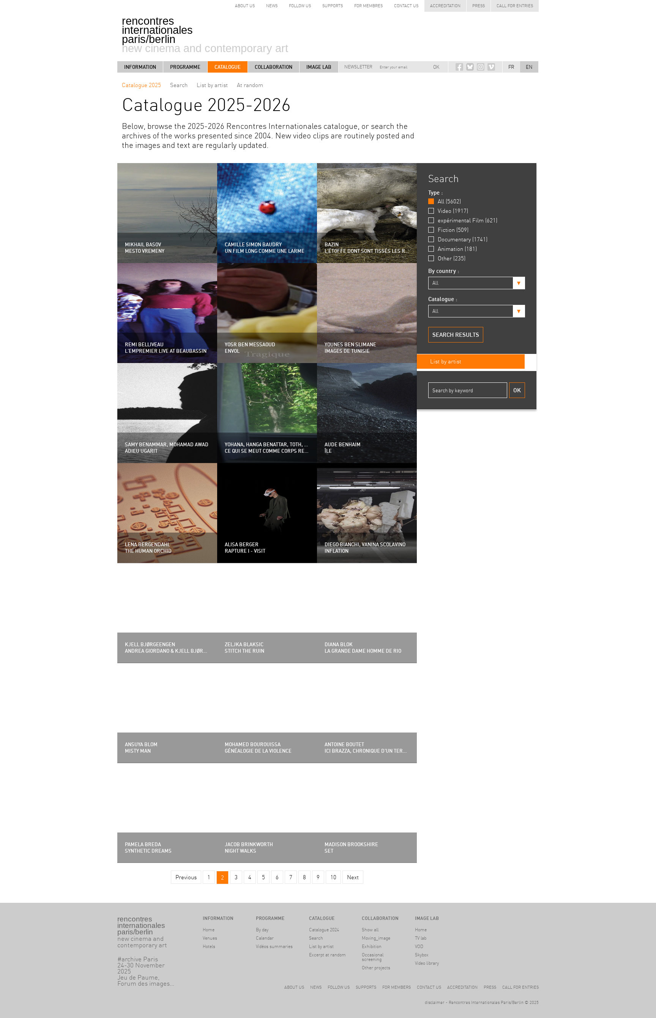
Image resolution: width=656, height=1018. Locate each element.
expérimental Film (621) (467, 220)
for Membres (368, 5)
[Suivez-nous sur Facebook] (459, 67)
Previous (186, 877)
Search (179, 85)
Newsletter (358, 67)
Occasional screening (372, 957)
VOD (419, 946)
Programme (185, 67)
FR (511, 67)
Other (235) (451, 258)
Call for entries (515, 5)
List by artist (212, 85)
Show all (370, 929)
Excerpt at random (327, 955)
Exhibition (372, 946)
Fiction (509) (453, 230)
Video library (427, 963)
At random (250, 85)
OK (436, 67)
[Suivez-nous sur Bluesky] (470, 67)
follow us (300, 5)
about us (245, 5)
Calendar (265, 938)
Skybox (422, 955)
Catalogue (227, 67)
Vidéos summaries (274, 946)
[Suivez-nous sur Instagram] (480, 67)
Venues (210, 938)
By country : (443, 270)
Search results (455, 334)
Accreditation (445, 5)
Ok (517, 390)
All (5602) (449, 201)
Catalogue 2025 (141, 85)
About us (294, 987)
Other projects (376, 967)
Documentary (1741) (462, 239)
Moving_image (376, 938)
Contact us (406, 5)
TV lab (420, 938)
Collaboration (273, 67)
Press (478, 5)
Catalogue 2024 (324, 929)
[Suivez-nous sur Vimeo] (491, 67)
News (272, 5)
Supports (332, 5)
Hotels (209, 946)
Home (208, 929)
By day (262, 929)
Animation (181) (457, 249)
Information (140, 67)
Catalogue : (442, 299)
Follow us (339, 987)
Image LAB (318, 67)
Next (353, 877)
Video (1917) (453, 211)
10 (333, 877)
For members (396, 987)
